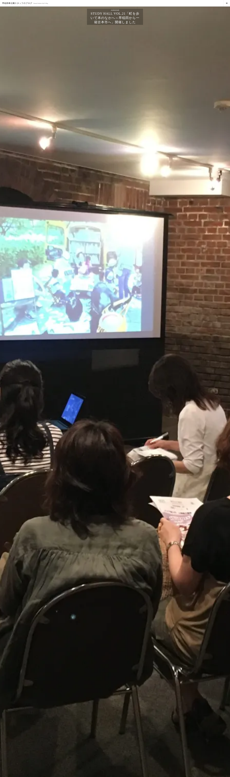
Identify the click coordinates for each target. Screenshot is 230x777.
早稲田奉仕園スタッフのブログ (17, 3)
